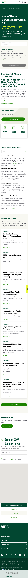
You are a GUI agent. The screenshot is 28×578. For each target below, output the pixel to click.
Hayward (4, 11)
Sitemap (3, 561)
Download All (14, 404)
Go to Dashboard (13, 119)
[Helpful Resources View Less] (24, 218)
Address (5, 58)
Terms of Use (20, 561)
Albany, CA (14, 517)
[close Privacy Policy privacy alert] (22, 572)
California (17, 8)
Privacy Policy (9, 576)
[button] (25, 2)
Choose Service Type (6, 42)
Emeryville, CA (14, 513)
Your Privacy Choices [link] (9, 569)
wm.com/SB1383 (11, 208)
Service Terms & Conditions (8, 563)
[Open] (25, 44)
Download (5, 247)
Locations (9, 8)
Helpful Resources (8, 218)
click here (14, 163)
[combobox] (13, 44)
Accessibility (17, 564)
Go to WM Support (7, 426)
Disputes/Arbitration (6, 564)
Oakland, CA (14, 509)
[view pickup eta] (19, 2)
